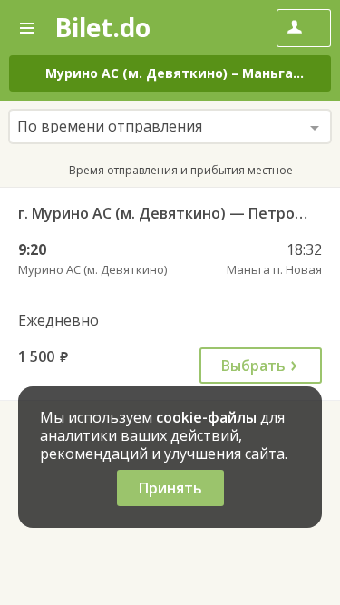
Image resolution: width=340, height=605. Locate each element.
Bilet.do (102, 27)
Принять (170, 488)
